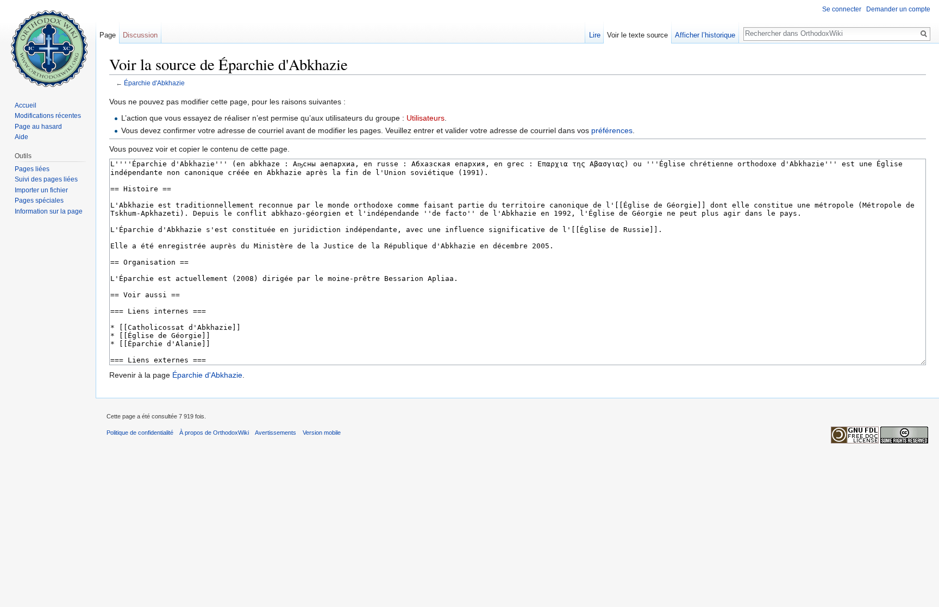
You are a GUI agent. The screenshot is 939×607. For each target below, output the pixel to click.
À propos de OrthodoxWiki (214, 432)
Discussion (140, 35)
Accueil (25, 105)
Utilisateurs (425, 118)
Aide (21, 137)
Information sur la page (49, 211)
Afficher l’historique (705, 35)
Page (107, 35)
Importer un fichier (41, 190)
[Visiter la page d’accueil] (47, 43)
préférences (612, 130)
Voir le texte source (637, 35)
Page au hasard (38, 126)
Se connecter (841, 9)
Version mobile (322, 432)
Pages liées (32, 169)
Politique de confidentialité (140, 432)
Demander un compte (898, 9)
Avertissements (275, 432)
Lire (594, 35)
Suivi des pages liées (46, 179)
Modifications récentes (48, 116)
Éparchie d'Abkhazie (154, 82)
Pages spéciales (39, 200)
